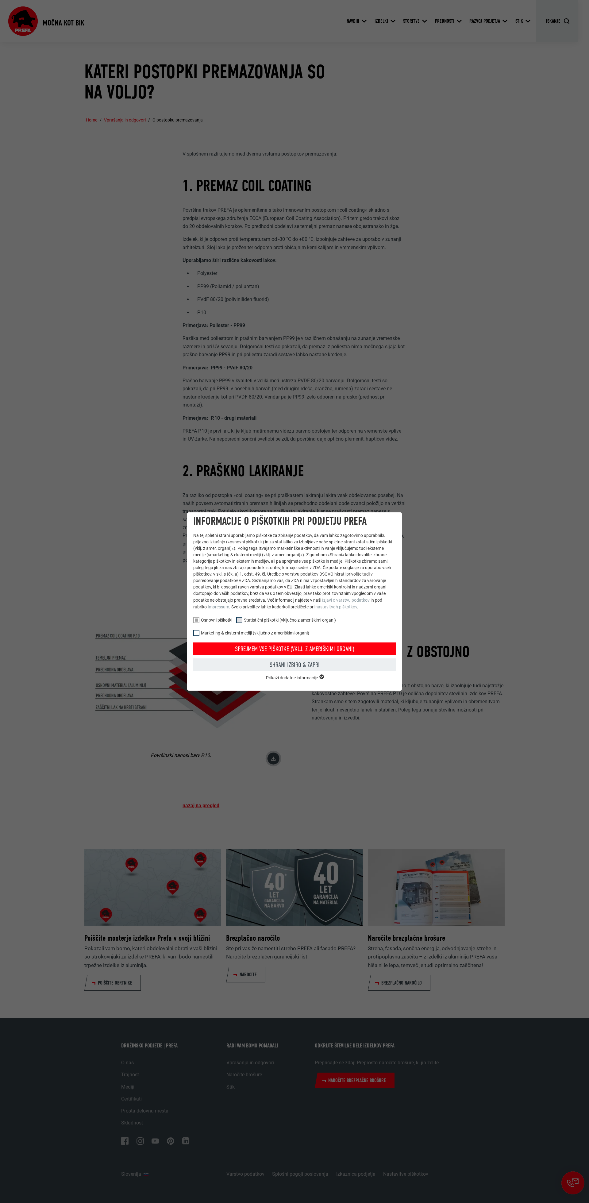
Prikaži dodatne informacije (292, 677)
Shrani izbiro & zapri (295, 665)
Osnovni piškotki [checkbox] (216, 620)
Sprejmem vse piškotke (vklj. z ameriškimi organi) (294, 649)
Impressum (218, 606)
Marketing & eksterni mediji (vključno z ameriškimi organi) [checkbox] (255, 632)
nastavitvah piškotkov (336, 606)
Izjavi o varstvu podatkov (346, 600)
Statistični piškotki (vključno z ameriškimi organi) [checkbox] (290, 620)
